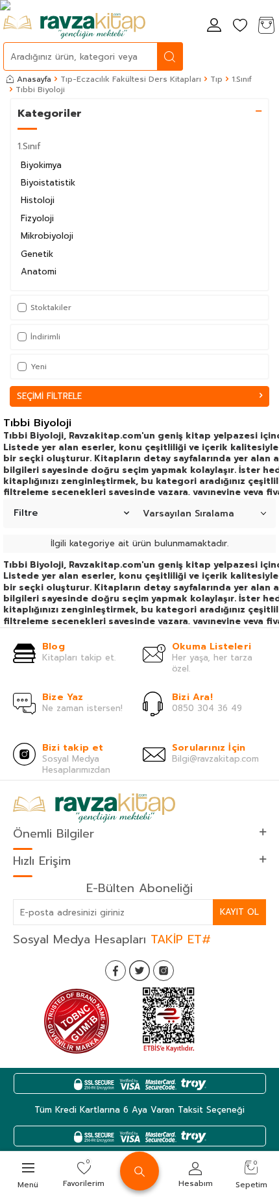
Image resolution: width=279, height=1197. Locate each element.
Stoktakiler (50, 307)
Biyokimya (41, 165)
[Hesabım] (214, 26)
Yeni (38, 366)
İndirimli (45, 337)
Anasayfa (34, 79)
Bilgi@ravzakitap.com (215, 759)
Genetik (37, 254)
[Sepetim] (266, 26)
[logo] (74, 26)
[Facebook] (115, 970)
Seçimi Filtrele (49, 396)
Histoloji (38, 200)
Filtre (26, 513)
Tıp (216, 79)
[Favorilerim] (240, 26)
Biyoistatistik (48, 182)
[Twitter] (139, 970)
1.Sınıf (242, 79)
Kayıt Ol (239, 912)
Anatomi (38, 271)
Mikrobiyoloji (47, 236)
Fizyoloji (37, 218)
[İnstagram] (163, 970)
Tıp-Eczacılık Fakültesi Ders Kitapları (130, 79)
